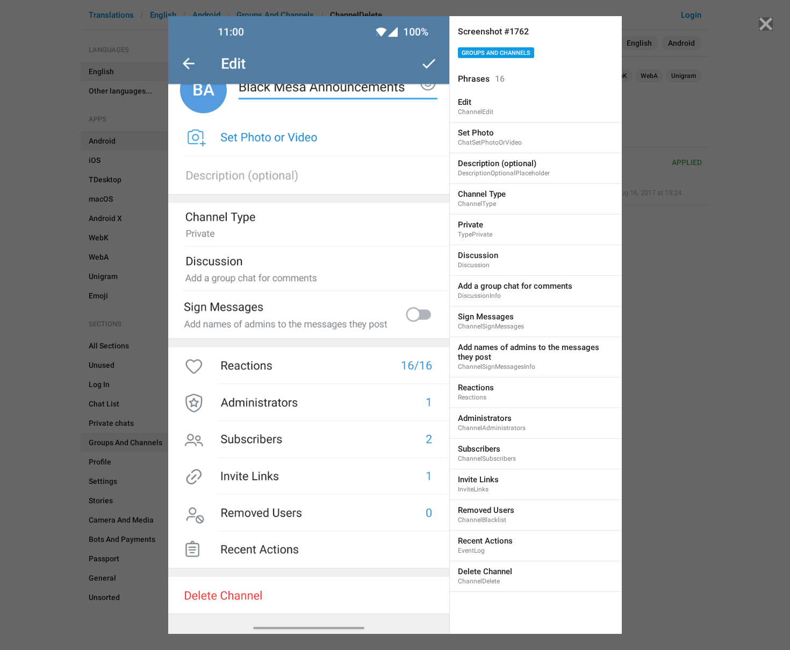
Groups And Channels (496, 52)
